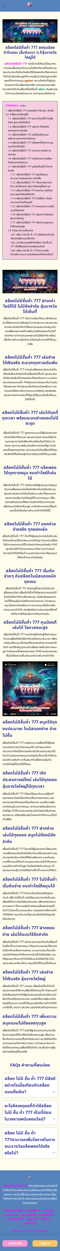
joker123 (30, 1223)
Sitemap (41, 1231)
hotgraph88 (28, 1215)
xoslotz (49, 1211)
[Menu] (4, 6)
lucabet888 (46, 1215)
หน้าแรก (17, 1231)
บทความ (29, 1231)
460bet (46, 1219)
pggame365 (16, 1219)
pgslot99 (32, 1219)
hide (23, 105)
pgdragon (11, 1215)
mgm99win (33, 1211)
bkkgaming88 (13, 1211)
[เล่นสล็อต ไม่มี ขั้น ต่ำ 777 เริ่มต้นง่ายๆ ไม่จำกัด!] (30, 6)
